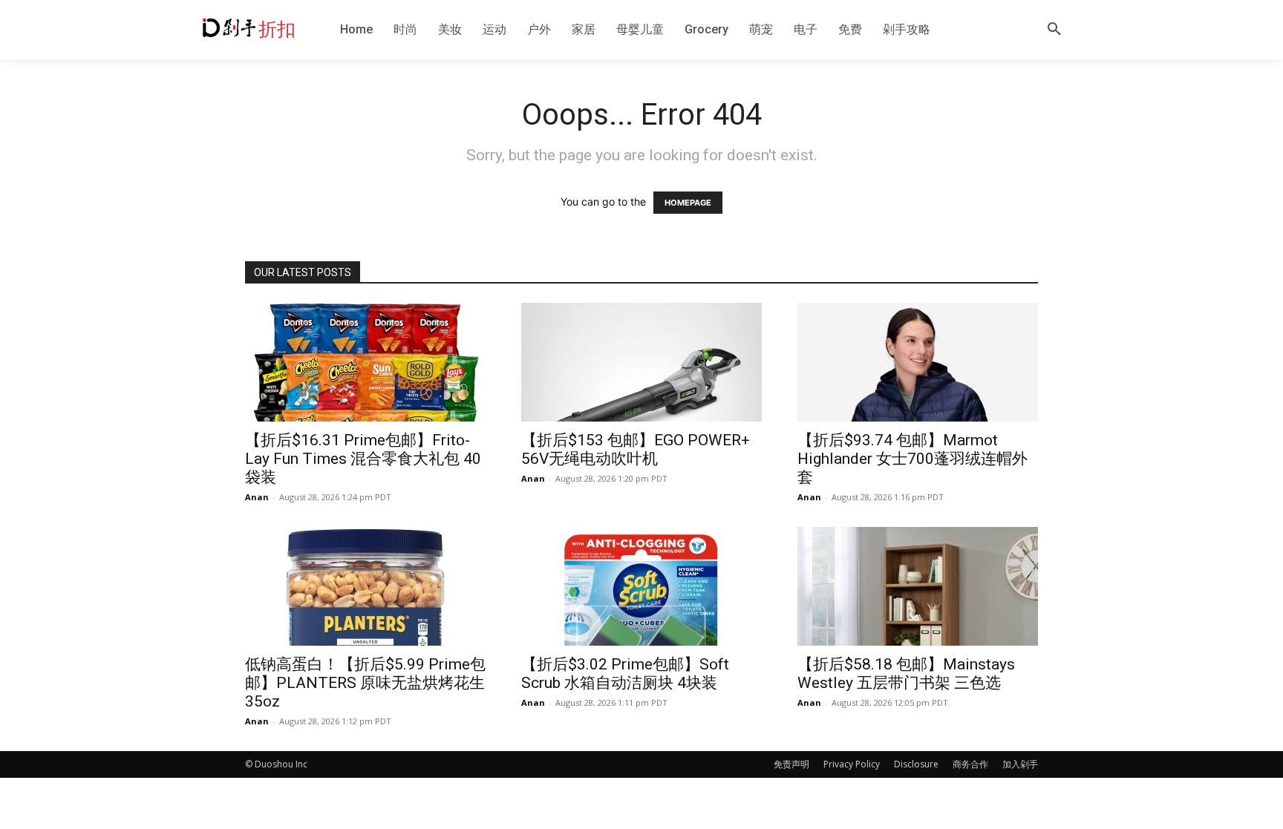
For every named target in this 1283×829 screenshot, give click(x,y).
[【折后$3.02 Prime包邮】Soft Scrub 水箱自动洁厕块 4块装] (641, 586)
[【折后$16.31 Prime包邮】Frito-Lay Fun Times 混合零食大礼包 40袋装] (365, 362)
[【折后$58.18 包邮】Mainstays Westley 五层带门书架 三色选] (917, 586)
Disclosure (916, 764)
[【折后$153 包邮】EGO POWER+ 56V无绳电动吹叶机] (641, 362)
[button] (1054, 29)
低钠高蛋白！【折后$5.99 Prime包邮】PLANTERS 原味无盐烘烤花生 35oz (365, 682)
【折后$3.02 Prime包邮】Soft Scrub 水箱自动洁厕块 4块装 (625, 673)
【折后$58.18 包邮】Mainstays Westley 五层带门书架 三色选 (906, 673)
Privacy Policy (851, 764)
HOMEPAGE (688, 202)
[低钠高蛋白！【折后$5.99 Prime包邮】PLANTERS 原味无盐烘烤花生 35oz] (365, 586)
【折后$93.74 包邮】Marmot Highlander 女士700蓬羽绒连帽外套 (912, 458)
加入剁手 (1020, 764)
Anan (257, 496)
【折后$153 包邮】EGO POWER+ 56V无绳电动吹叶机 (635, 449)
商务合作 (970, 764)
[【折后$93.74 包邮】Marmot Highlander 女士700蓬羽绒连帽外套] (917, 362)
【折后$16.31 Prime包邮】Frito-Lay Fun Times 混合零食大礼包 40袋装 (363, 458)
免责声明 (791, 764)
